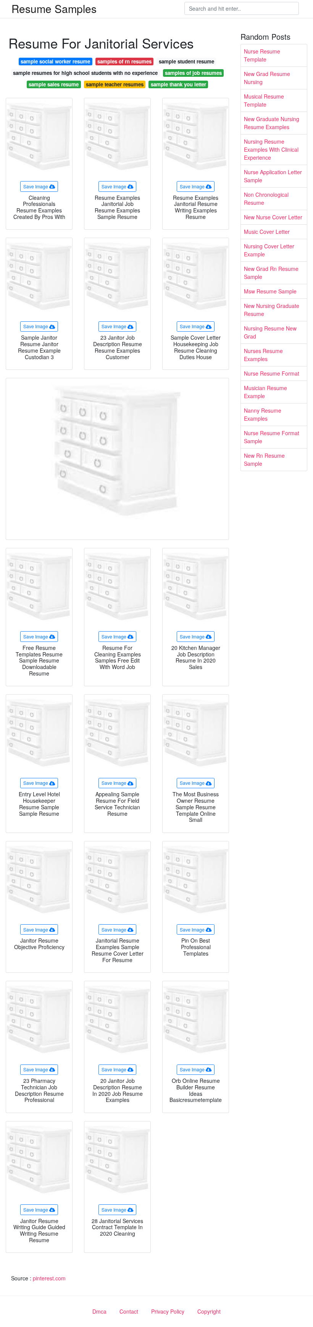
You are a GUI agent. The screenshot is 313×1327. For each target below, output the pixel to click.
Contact (128, 1311)
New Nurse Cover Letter (273, 217)
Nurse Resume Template (262, 55)
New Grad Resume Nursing (267, 78)
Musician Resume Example (265, 392)
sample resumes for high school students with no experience (85, 72)
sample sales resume (54, 84)
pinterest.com (49, 1278)
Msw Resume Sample (270, 291)
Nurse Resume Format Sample (271, 437)
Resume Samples (54, 8)
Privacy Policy (167, 1311)
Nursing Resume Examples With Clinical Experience (271, 149)
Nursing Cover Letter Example (269, 250)
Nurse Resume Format (271, 373)
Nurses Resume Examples (263, 355)
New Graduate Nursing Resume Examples (271, 123)
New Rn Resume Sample (264, 459)
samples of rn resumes (124, 61)
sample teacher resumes (115, 84)
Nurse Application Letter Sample (273, 176)
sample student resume (186, 61)
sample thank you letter (178, 84)
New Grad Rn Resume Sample (271, 272)
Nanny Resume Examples (262, 414)
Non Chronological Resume (266, 198)
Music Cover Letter (267, 231)
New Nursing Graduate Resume (271, 310)
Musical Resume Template (264, 100)
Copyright (209, 1311)
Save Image (35, 186)
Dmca (99, 1311)
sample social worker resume (55, 61)
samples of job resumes (193, 72)
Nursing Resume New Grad (270, 332)
